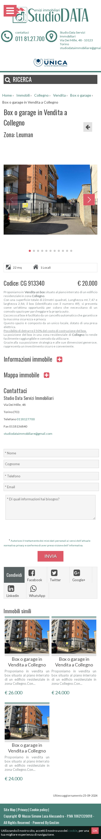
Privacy (22, 809)
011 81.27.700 (30, 38)
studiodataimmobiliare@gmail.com (28, 434)
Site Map (10, 809)
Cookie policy (38, 809)
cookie (72, 831)
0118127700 (26, 419)
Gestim (54, 822)
